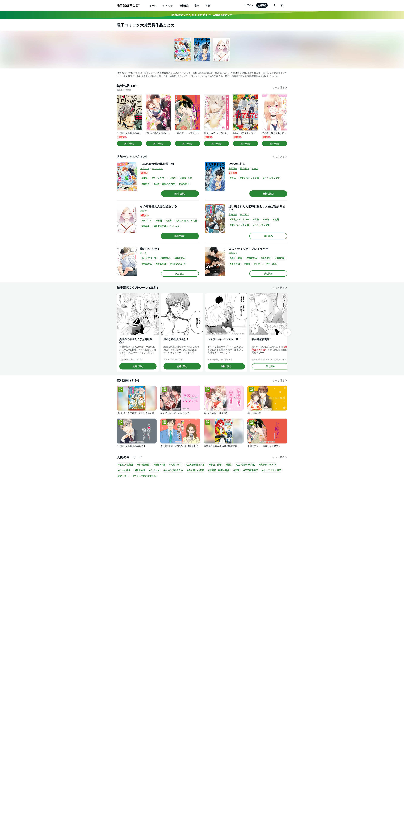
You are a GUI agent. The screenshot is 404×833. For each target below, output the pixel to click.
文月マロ (144, 168)
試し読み (268, 235)
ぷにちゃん (157, 168)
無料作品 (184, 5)
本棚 (208, 5)
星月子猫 (244, 168)
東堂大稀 (244, 214)
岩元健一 (233, 168)
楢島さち (233, 253)
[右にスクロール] (287, 332)
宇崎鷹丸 (233, 214)
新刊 (197, 5)
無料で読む (129, 143)
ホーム (152, 5)
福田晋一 (144, 210)
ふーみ (255, 168)
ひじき (143, 253)
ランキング (167, 5)
